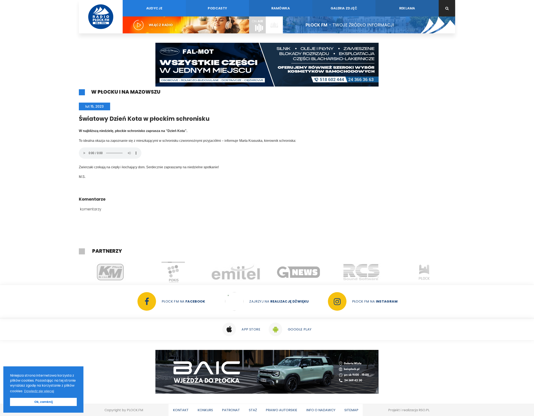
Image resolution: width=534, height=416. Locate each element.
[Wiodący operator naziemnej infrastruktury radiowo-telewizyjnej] (173, 272)
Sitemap (351, 410)
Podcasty (217, 8)
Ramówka (280, 8)
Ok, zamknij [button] (43, 402)
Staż (253, 410)
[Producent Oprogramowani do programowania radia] (298, 272)
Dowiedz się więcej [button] (39, 391)
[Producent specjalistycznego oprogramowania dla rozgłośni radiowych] (235, 272)
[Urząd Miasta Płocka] (361, 272)
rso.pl (424, 410)
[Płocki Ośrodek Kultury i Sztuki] (110, 272)
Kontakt (181, 410)
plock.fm (135, 410)
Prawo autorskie (281, 410)
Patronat (231, 410)
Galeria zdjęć (344, 8)
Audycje (154, 8)
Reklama (407, 8)
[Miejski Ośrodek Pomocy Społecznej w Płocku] (424, 272)
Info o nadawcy (320, 410)
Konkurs (205, 410)
